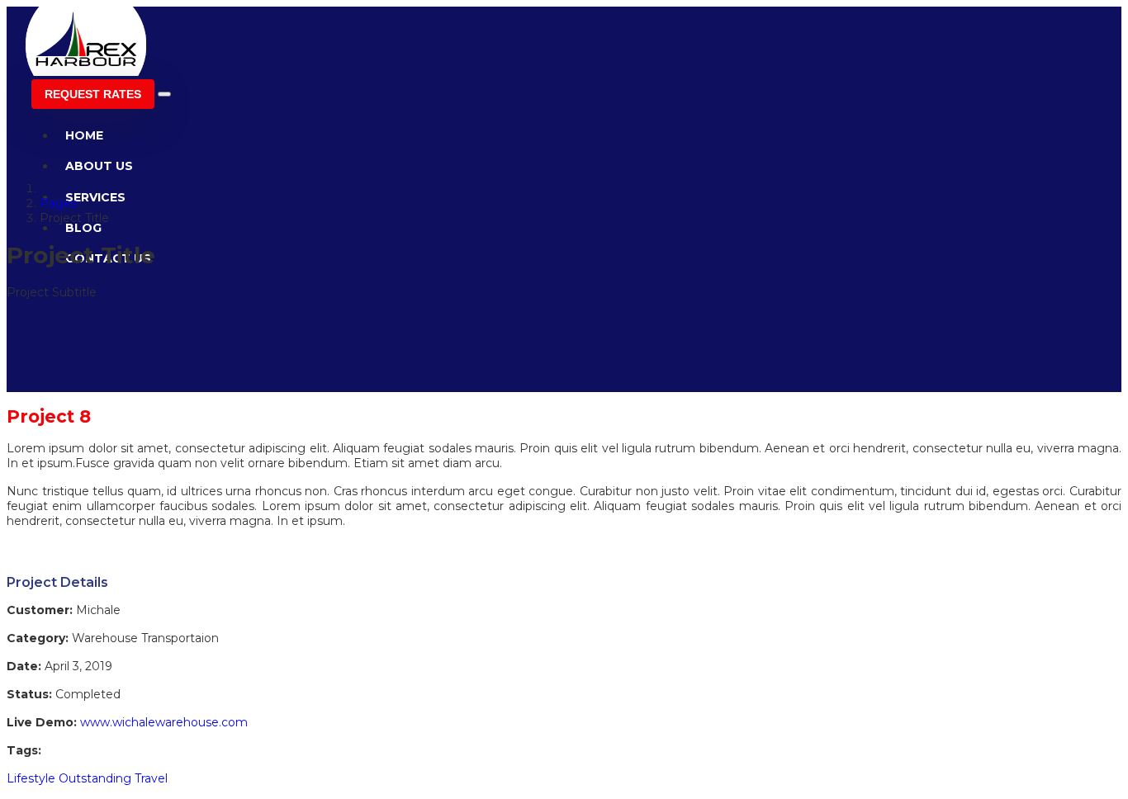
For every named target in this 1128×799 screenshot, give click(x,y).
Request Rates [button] (93, 94)
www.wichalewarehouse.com (164, 722)
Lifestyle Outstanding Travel (87, 778)
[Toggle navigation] (164, 94)
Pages (58, 203)
